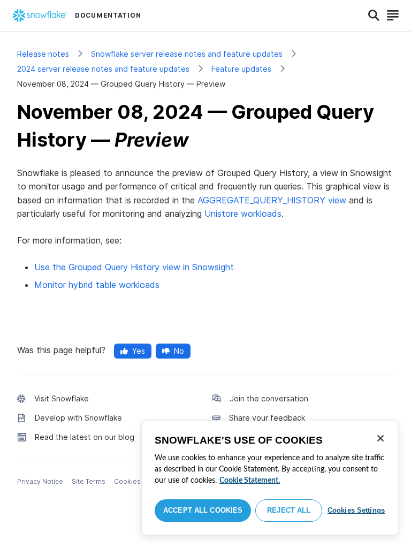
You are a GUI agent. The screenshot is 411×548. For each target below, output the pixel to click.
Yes (138, 350)
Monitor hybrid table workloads (96, 284)
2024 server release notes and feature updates (103, 68)
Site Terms (88, 481)
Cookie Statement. (249, 480)
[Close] (380, 438)
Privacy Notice (40, 481)
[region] (269, 478)
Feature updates (241, 68)
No (179, 350)
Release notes (43, 53)
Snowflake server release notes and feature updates (187, 53)
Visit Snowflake (61, 398)
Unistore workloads (242, 213)
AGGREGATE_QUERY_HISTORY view (271, 200)
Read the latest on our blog (84, 437)
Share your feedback (267, 417)
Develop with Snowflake (78, 417)
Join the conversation (269, 398)
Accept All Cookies (202, 510)
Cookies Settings (356, 510)
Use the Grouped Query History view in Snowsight (134, 267)
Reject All (288, 510)
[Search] (374, 15)
